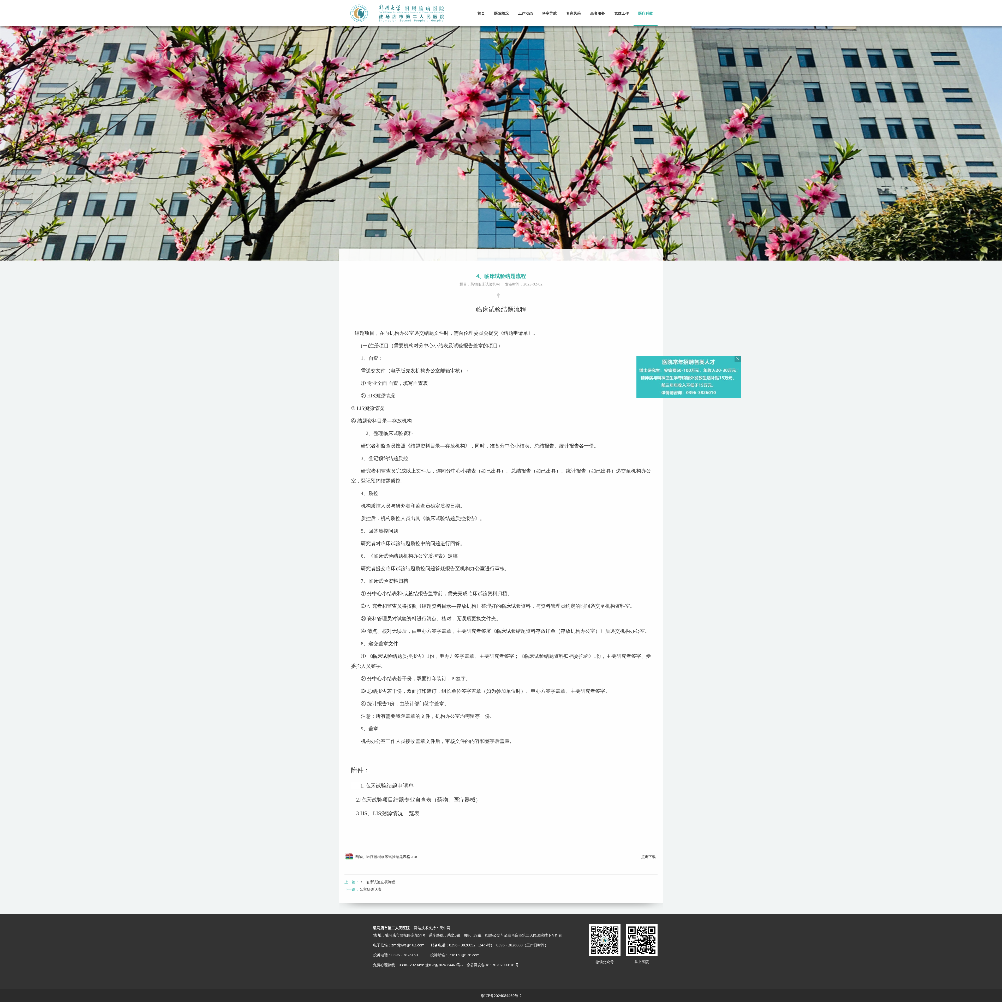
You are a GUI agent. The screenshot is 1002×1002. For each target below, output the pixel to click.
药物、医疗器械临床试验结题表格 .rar (386, 856)
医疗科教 (645, 13)
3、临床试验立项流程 (377, 881)
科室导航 (549, 13)
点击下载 (648, 856)
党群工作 (621, 13)
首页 (481, 13)
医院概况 (501, 13)
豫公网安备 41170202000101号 (493, 964)
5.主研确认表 (370, 889)
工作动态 (525, 13)
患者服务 (597, 13)
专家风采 (573, 13)
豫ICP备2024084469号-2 (444, 965)
